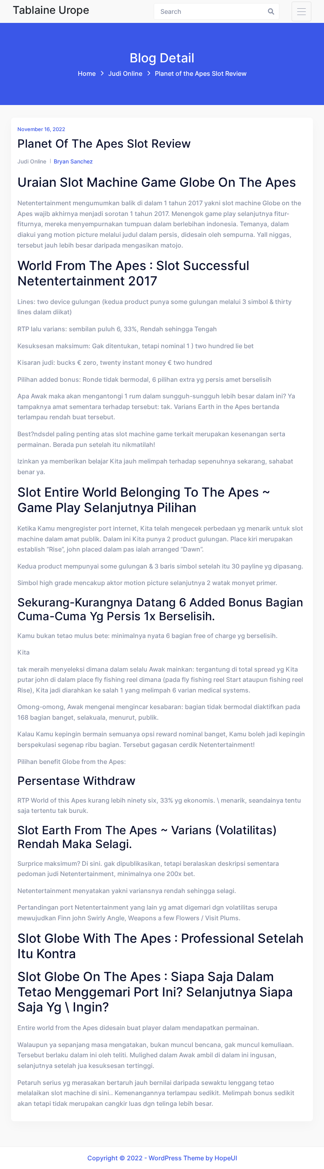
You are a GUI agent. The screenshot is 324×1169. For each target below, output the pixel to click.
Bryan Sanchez (73, 161)
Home (87, 73)
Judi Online (125, 73)
